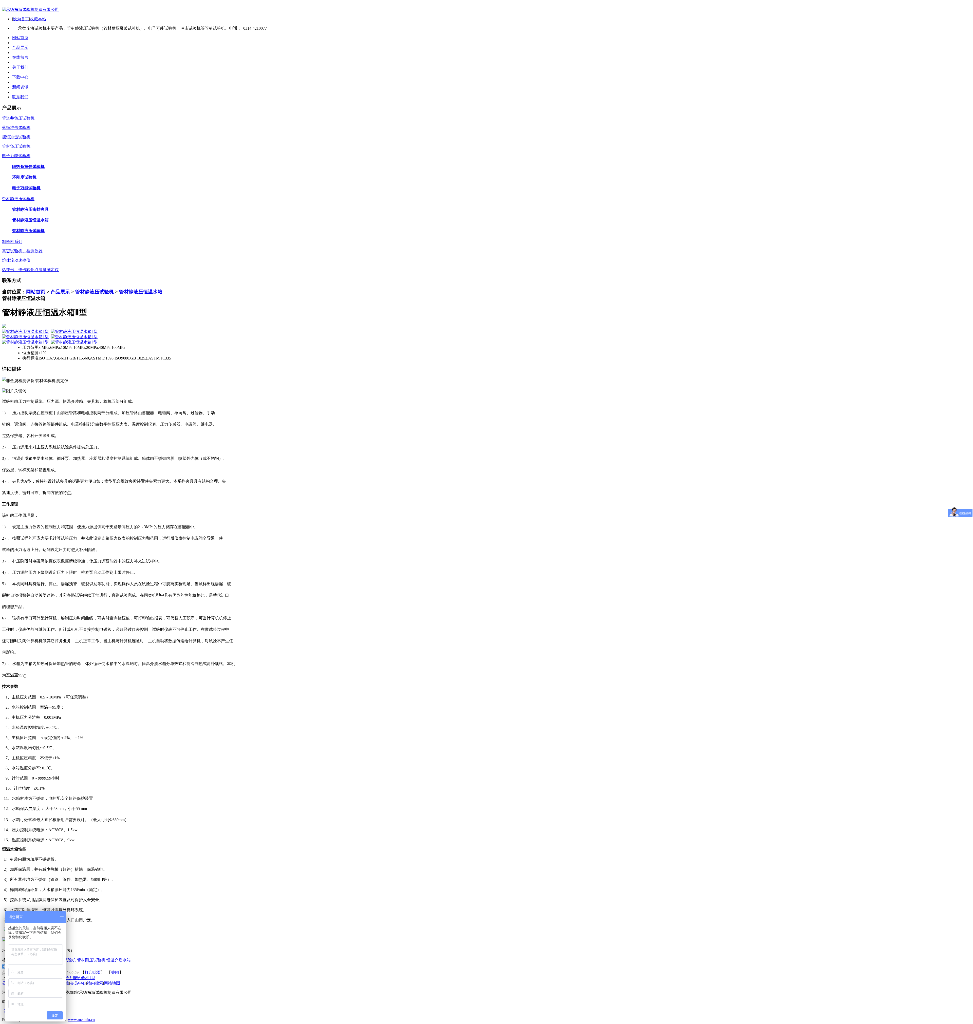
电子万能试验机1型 (78, 978)
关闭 (115, 972)
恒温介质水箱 (118, 960)
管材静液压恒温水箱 (140, 291)
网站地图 (112, 983)
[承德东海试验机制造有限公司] (30, 9)
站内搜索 (95, 983)
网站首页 (35, 291)
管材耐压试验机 (91, 960)
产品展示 (60, 291)
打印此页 (93, 972)
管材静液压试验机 (94, 291)
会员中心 (78, 983)
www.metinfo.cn (81, 1019)
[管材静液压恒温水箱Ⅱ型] (25, 331)
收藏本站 (38, 19)
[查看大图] (486, 326)
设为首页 (21, 19)
